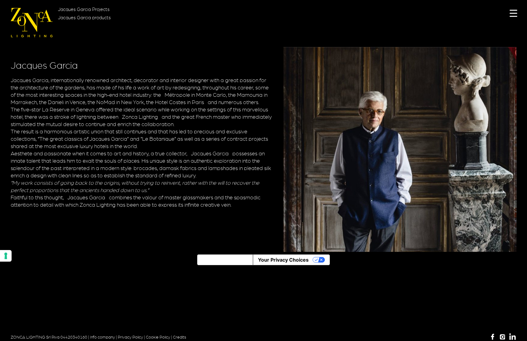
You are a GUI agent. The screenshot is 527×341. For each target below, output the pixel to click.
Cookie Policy (158, 337)
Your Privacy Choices (283, 260)
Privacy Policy (130, 337)
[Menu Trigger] (513, 13)
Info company (102, 337)
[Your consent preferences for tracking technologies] (6, 256)
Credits (179, 337)
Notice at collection (225, 260)
